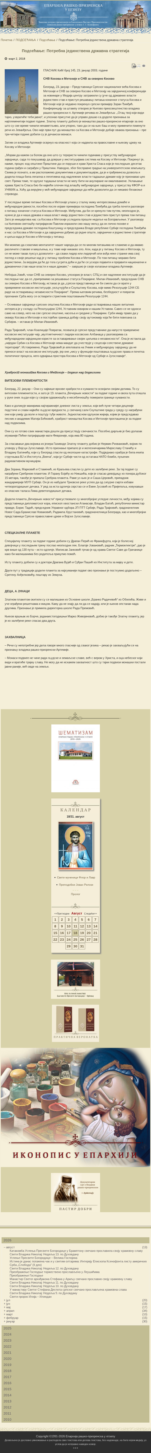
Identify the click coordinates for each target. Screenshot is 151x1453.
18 (75, 933)
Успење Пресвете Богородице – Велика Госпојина (43, 1257)
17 (69, 933)
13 (89, 926)
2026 (7, 1240)
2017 (7, 1377)
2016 (7, 1383)
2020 (7, 1359)
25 (75, 940)
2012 (7, 1407)
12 (82, 926)
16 (62, 933)
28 (95, 940)
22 (55, 940)
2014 (7, 1395)
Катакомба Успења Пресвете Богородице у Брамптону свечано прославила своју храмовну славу (76, 1250)
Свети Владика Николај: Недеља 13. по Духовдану (44, 1254)
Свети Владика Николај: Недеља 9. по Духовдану (43, 1293)
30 (75, 946)
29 (69, 946)
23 (62, 940)
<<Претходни (61, 913)
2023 (7, 1340)
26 (82, 940)
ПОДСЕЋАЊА (26, 40)
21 (95, 933)
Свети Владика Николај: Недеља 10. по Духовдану (44, 1286)
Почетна (6, 40)
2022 (7, 1346)
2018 (7, 1371)
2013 (7, 1401)
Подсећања (47, 40)
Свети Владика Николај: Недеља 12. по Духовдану (44, 1268)
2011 (7, 1413)
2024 (7, 1334)
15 (55, 933)
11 (75, 926)
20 (89, 933)
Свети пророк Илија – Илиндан (31, 1296)
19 (82, 933)
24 (69, 940)
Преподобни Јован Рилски (76, 884)
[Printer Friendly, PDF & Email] (139, 65)
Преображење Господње (26, 1275)
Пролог (75, 894)
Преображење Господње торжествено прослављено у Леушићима (54, 1272)
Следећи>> (90, 913)
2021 (7, 1353)
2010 (7, 1419)
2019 (7, 1365)
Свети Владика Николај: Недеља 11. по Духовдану (44, 1282)
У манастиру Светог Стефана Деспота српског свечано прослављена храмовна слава (68, 1289)
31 (82, 946)
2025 (7, 1328)
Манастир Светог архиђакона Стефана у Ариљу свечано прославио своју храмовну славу (71, 1279)
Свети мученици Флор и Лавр (76, 877)
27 (89, 940)
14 (95, 926)
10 (69, 926)
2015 (7, 1389)
